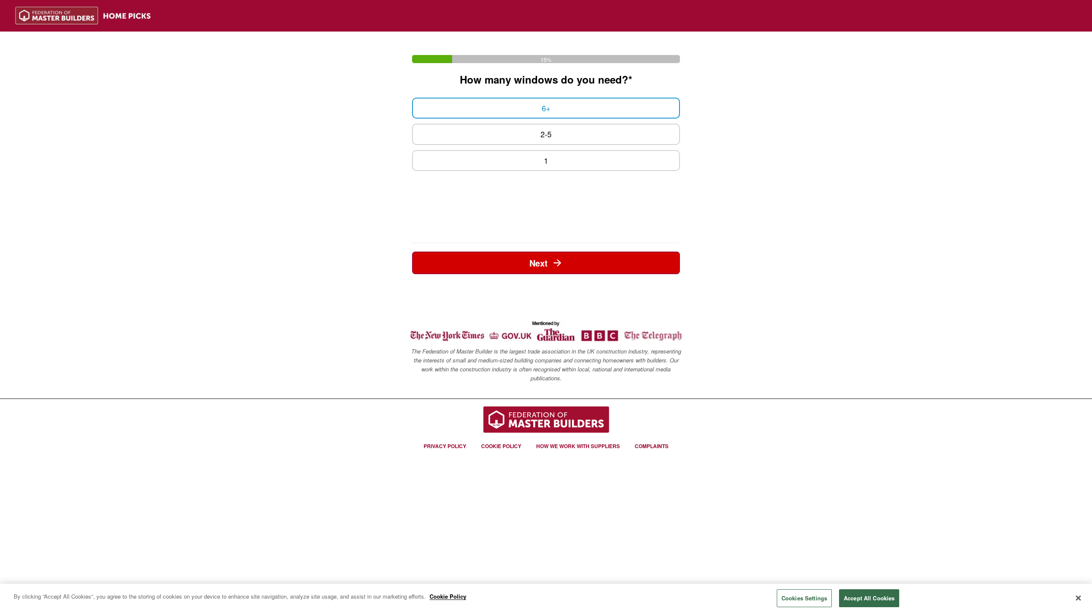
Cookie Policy (448, 596)
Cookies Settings (804, 598)
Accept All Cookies (869, 598)
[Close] (1078, 597)
